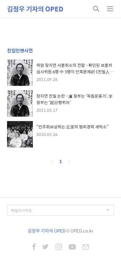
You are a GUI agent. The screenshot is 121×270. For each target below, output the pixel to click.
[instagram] (59, 247)
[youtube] (72, 247)
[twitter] (45, 247)
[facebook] (34, 247)
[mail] (86, 247)
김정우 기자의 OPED (35, 9)
